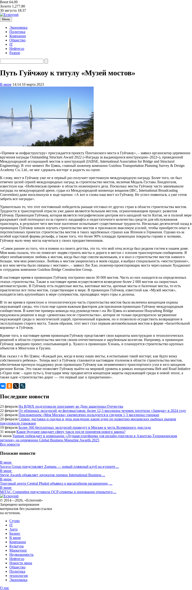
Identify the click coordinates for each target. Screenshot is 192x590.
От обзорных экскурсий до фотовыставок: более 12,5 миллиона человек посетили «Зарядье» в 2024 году (102, 411)
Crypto (14, 521)
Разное (14, 53)
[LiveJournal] (22, 386)
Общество (17, 40)
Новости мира (20, 563)
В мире (5, 84)
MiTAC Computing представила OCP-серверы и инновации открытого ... (58, 492)
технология (18, 576)
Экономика (18, 27)
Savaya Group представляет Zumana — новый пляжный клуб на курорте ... (59, 467)
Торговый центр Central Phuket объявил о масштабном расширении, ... (56, 483)
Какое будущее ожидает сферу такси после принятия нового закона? (71, 432)
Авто (13, 529)
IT (11, 44)
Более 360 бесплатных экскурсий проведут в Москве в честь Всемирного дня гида (84, 427)
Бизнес (14, 533)
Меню (6, 19)
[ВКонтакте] (3, 386)
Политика (17, 32)
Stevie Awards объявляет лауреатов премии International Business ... (52, 475)
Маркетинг (18, 550)
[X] (16, 386)
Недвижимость (21, 555)
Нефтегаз (16, 49)
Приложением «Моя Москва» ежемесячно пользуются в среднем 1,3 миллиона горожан (88, 415)
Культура (16, 546)
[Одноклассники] (9, 386)
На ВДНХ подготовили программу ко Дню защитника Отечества (70, 406)
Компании (17, 36)
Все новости (10, 444)
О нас (4, 588)
